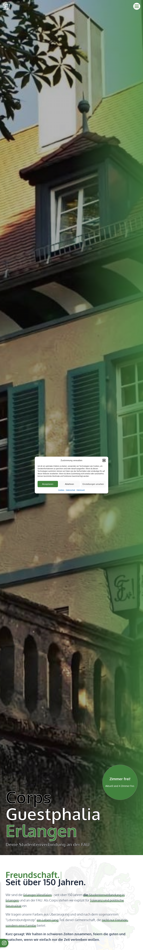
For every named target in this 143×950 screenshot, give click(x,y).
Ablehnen (69, 484)
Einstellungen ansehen (93, 484)
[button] (104, 460)
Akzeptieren (47, 484)
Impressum (81, 490)
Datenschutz (70, 490)
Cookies (61, 490)
